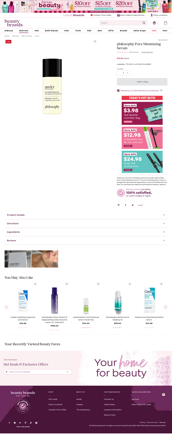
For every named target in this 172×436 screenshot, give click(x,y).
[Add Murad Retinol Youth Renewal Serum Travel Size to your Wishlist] (98, 284)
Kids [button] (66, 30)
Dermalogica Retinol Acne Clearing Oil (117, 318)
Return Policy (109, 415)
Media (79, 399)
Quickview (23, 311)
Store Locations (55, 404)
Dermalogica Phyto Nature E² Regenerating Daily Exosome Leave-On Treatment (54, 319)
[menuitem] (74, 15)
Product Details (16, 214)
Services (135, 399)
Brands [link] (123, 30)
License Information (112, 409)
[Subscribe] (67, 371)
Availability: (121, 64)
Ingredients (13, 231)
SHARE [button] (140, 205)
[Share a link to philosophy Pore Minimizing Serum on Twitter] (132, 205)
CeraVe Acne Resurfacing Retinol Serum (149, 318)
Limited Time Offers (102, 15)
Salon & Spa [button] (139, 30)
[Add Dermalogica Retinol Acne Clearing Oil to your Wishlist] (130, 284)
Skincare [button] (23, 30)
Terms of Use (152, 422)
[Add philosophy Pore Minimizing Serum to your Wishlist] (95, 41)
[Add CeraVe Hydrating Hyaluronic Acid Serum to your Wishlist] (35, 284)
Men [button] (100, 30)
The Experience (83, 409)
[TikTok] (30, 422)
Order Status (109, 404)
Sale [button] (154, 30)
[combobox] (123, 23)
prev (6, 307)
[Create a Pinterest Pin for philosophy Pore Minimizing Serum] (118, 205)
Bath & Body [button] (51, 30)
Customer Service (112, 392)
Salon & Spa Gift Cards (141, 404)
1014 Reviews (134, 52)
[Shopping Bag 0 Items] (165, 23)
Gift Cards (53, 399)
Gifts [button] (111, 30)
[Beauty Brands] (14, 23)
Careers (79, 404)
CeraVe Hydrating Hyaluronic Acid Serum (22, 318)
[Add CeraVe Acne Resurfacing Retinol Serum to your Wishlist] (161, 284)
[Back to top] (163, 394)
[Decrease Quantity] (128, 73)
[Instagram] (14, 423)
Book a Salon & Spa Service (132, 15)
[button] (155, 23)
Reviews (11, 240)
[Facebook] (9, 423)
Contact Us (109, 399)
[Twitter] (20, 423)
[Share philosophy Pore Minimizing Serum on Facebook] (125, 205)
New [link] (165, 30)
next (165, 307)
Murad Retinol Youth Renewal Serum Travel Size (86, 318)
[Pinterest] (25, 423)
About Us (80, 392)
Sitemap (162, 422)
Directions (12, 223)
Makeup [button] (9, 30)
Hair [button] (37, 30)
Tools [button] (78, 30)
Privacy (142, 422)
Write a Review (147, 52)
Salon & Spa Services (141, 392)
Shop (51, 392)
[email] (36, 422)
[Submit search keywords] (144, 23)
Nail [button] (89, 30)
